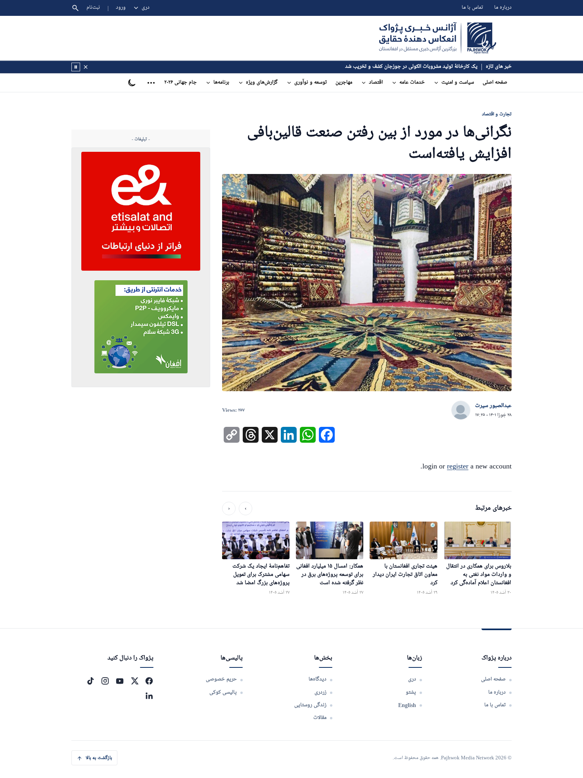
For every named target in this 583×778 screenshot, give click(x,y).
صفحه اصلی (495, 83)
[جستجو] (75, 8)
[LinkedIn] (149, 695)
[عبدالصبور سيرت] (461, 410)
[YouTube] (119, 681)
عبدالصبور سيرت (493, 406)
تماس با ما (472, 8)
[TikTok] (90, 681)
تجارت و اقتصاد (497, 114)
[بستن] (86, 67)
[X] (134, 681)
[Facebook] (149, 681)
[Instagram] (105, 681)
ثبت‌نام (93, 8)
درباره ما (503, 8)
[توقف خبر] (75, 67)
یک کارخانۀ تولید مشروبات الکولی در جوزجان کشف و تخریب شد (411, 67)
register (457, 466)
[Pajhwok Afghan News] (438, 38)
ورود (121, 8)
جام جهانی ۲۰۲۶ (180, 83)
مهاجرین (344, 83)
